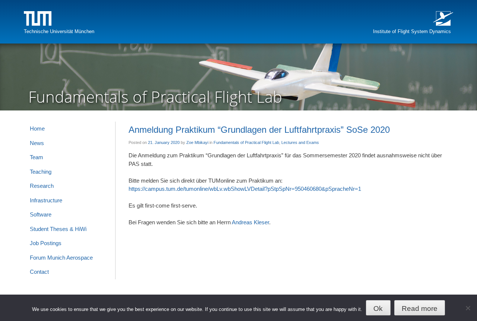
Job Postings (45, 243)
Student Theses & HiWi (58, 229)
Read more (419, 308)
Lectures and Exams (300, 142)
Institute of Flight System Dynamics (412, 31)
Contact (39, 272)
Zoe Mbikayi (197, 142)
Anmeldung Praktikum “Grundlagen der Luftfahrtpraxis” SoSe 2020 (259, 130)
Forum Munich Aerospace (61, 257)
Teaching (40, 171)
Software (40, 214)
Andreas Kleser (250, 222)
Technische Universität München (59, 31)
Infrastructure (46, 200)
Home (37, 128)
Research (42, 186)
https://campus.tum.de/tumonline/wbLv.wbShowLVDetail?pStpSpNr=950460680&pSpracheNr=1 (245, 189)
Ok (378, 308)
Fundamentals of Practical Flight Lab (246, 142)
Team (36, 157)
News (37, 143)
